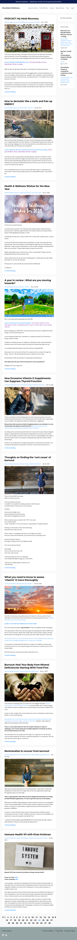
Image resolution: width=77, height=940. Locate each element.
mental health (23, 108)
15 (53, 917)
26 (47, 920)
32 (25, 923)
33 (29, 923)
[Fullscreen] (52, 315)
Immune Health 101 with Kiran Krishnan (28, 834)
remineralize (35, 671)
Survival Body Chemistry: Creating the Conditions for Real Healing (66, 71)
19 (19, 920)
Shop (67, 8)
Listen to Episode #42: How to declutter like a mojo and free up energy (26, 150)
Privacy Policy (59, 931)
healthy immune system (35, 838)
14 (49, 917)
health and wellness (25, 193)
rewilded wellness (65, 82)
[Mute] (46, 315)
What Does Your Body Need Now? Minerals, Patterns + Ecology (66, 33)
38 (49, 923)
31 (21, 923)
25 (43, 920)
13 (45, 917)
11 (37, 917)
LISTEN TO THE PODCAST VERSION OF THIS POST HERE (20, 624)
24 (39, 920)
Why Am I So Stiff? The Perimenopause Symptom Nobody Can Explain (66, 55)
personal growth (36, 193)
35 (37, 923)
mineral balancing (22, 583)
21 (27, 920)
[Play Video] (5, 315)
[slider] (27, 315)
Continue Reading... (10, 92)
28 (9, 923)
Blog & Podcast (60, 8)
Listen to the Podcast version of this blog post (18, 323)
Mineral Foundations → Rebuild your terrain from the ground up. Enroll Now (38, 1)
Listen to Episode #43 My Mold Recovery (17, 62)
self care (30, 108)
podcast (27, 287)
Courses (51, 8)
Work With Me (43, 8)
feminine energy (24, 464)
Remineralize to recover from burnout (27, 751)
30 (17, 923)
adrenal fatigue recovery (12, 22)
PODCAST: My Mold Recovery (22, 18)
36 (41, 923)
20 (23, 920)
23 (35, 920)
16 (7, 920)
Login (72, 8)
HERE (16, 877)
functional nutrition (10, 385)
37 (45, 923)
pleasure (21, 287)
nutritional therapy (34, 22)
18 (15, 920)
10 (33, 917)
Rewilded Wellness (11, 8)
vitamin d (30, 583)
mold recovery (23, 22)
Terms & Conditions (48, 931)
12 (41, 917)
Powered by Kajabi (69, 931)
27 (51, 920)
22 (31, 920)
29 (13, 923)
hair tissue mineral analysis (25, 385)
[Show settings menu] (49, 315)
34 (33, 923)
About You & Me (33, 8)
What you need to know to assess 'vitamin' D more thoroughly (24, 578)
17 (11, 920)
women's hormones (39, 385)
